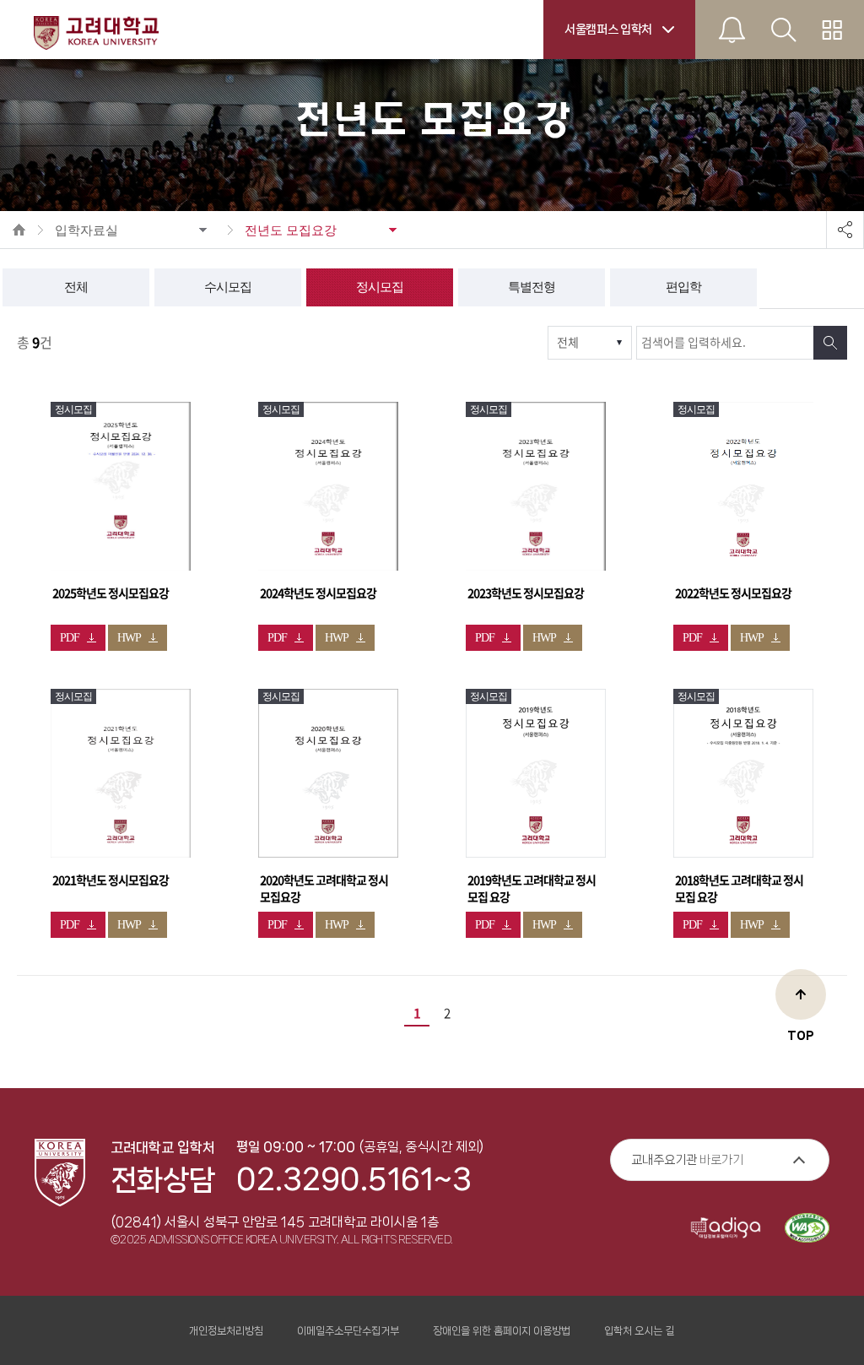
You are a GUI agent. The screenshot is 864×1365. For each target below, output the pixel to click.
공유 (844, 229)
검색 (830, 343)
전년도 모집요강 (291, 230)
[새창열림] (725, 1229)
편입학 (683, 287)
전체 (76, 287)
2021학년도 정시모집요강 (110, 880)
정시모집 (379, 287)
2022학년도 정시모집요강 (733, 593)
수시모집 (227, 287)
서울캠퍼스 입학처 (608, 29)
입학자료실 (86, 230)
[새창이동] (121, 486)
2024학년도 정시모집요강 (318, 593)
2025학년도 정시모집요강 (110, 593)
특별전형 (531, 287)
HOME (19, 229)
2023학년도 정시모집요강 (525, 593)
